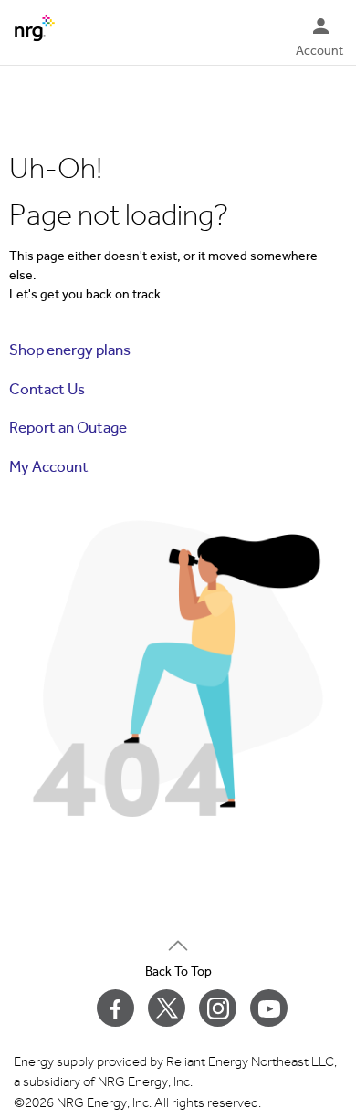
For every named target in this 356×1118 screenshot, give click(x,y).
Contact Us (47, 389)
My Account (49, 466)
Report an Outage (68, 427)
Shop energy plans (70, 350)
